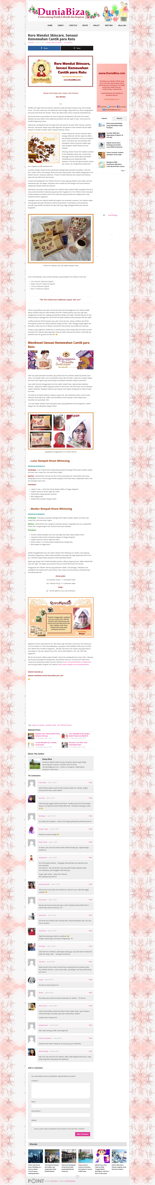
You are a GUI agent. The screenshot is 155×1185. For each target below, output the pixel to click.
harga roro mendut (38, 725)
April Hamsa (42, 931)
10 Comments (73, 738)
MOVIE (85, 25)
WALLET (96, 25)
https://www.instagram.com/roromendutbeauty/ (73, 664)
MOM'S (60, 42)
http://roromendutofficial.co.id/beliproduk (77, 662)
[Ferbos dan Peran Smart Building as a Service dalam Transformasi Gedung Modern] (35, 1156)
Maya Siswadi (43, 842)
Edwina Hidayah (43, 1051)
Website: (34, 1120)
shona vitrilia (42, 900)
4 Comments (39, 747)
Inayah (41, 979)
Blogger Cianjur (43, 829)
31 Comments (73, 747)
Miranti (41, 993)
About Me (122, 25)
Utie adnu (42, 962)
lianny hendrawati (44, 884)
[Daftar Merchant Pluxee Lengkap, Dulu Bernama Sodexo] (119, 1156)
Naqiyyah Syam (43, 1025)
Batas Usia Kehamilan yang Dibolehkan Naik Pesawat (114, 125)
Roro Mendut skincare (64, 725)
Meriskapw (42, 816)
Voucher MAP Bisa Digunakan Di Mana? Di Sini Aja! (114, 135)
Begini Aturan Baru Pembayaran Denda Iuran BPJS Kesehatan (114, 145)
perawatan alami (51, 725)
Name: (33, 1102)
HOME (50, 25)
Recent (119, 118)
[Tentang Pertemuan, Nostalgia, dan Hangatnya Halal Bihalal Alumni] (52, 1156)
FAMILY (61, 25)
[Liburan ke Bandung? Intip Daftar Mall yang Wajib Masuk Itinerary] (69, 1156)
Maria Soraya (43, 1006)
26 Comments (39, 738)
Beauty (48, 42)
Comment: (35, 1081)
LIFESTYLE (73, 25)
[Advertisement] (61, 707)
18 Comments (68, 42)
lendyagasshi (43, 857)
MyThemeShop (70, 1181)
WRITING (109, 25)
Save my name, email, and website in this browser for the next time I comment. (59, 1129)
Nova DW (41, 798)
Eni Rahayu (42, 946)
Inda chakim (42, 782)
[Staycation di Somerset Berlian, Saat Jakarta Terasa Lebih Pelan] (85, 1156)
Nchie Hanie (42, 915)
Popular (104, 118)
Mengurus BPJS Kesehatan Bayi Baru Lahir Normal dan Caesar (115, 164)
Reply (90, 782)
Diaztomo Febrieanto (45, 1038)
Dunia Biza (31, 42)
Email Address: (36, 1111)
